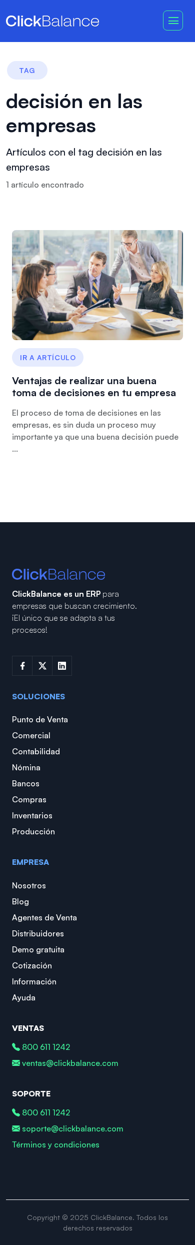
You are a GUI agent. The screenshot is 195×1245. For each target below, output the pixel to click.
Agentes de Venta (44, 917)
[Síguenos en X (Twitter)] (42, 666)
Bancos (26, 783)
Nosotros (29, 885)
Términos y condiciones (56, 1144)
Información (34, 981)
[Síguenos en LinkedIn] (62, 666)
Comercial (31, 735)
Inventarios (32, 815)
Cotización (32, 965)
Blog (20, 901)
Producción (33, 831)
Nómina (26, 767)
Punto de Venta (40, 719)
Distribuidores (38, 933)
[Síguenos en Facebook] (22, 666)
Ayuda (24, 997)
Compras (29, 799)
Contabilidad (36, 751)
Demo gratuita (38, 949)
